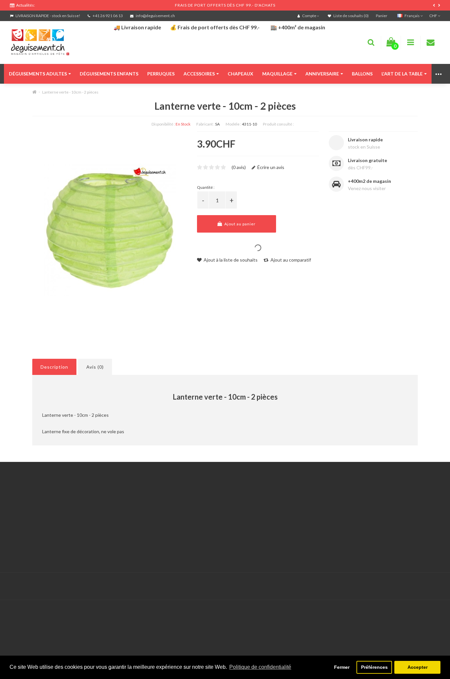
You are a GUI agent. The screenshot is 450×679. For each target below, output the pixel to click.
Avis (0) (95, 367)
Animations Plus (26, 509)
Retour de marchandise (180, 517)
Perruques (161, 73)
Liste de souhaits (174, 533)
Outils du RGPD (26, 500)
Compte (164, 509)
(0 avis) (239, 167)
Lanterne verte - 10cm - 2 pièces (70, 92)
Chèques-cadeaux (322, 500)
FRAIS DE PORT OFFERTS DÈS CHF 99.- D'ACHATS (225, 5)
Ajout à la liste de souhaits (230, 260)
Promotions (315, 509)
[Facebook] (421, 586)
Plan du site (315, 525)
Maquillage (277, 73)
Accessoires (199, 73)
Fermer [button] (342, 667)
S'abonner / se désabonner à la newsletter (346, 517)
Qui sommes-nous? (29, 517)
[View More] (439, 74)
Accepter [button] (418, 667)
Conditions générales (32, 542)
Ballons (362, 73)
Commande (168, 525)
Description (54, 367)
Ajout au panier (239, 223)
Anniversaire (322, 73)
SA (217, 124)
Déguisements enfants (109, 73)
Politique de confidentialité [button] (260, 667)
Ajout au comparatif (290, 260)
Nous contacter (172, 500)
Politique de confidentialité (38, 550)
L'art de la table (402, 73)
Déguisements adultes (38, 73)
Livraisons (20, 525)
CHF (433, 15)
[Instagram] (434, 586)
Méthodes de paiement (34, 533)
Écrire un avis (270, 167)
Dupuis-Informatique (203, 582)
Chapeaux (240, 73)
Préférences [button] (374, 667)
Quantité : (205, 187)
